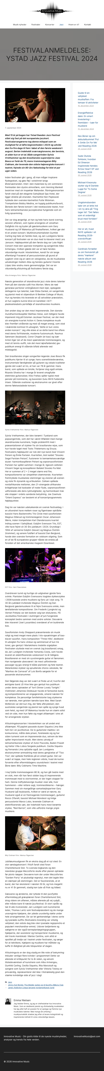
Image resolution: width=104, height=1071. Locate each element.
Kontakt (87, 24)
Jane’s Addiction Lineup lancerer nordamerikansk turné (31, 988)
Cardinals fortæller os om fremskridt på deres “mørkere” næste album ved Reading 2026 (88, 255)
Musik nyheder (19, 24)
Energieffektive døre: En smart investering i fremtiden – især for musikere (88, 119)
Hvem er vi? (73, 24)
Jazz (61, 24)
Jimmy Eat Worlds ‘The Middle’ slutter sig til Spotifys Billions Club (35, 985)
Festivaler (35, 24)
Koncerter (49, 24)
